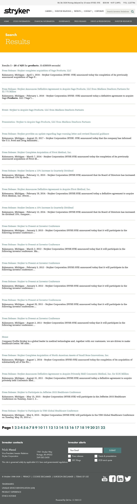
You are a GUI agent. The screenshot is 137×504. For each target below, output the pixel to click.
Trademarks (8, 484)
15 (66, 427)
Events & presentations (107, 456)
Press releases (77, 456)
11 (45, 427)
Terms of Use (82, 476)
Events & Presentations (101, 21)
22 (103, 427)
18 (82, 427)
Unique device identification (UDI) (18, 488)
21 (97, 427)
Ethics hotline (9, 496)
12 (50, 427)
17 (77, 427)
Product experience (11, 492)
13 (56, 427)
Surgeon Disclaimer (63, 476)
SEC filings (76, 460)
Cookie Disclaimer (42, 476)
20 (92, 427)
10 (40, 427)
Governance (64, 21)
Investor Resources (123, 21)
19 (87, 427)
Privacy (26, 476)
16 (71, 427)
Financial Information (44, 21)
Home (6, 21)
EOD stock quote (105, 460)
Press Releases (80, 21)
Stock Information (21, 21)
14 (61, 427)
